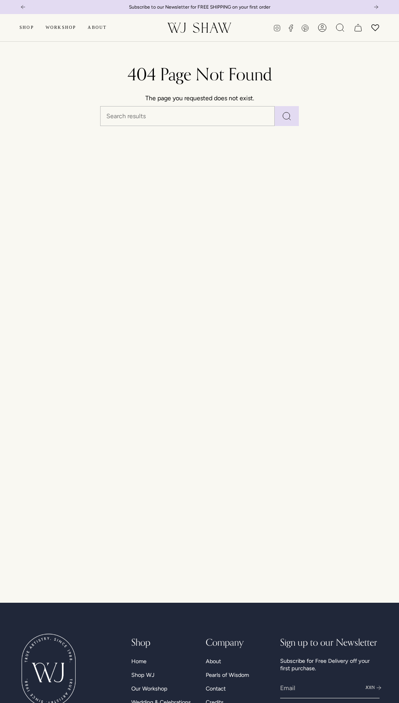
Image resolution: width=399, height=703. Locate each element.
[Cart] (358, 27)
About (213, 661)
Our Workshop (149, 688)
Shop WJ (142, 674)
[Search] (287, 116)
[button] (27, 28)
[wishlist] (375, 28)
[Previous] (22, 7)
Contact (216, 688)
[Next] (376, 7)
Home (139, 661)
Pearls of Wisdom (227, 674)
